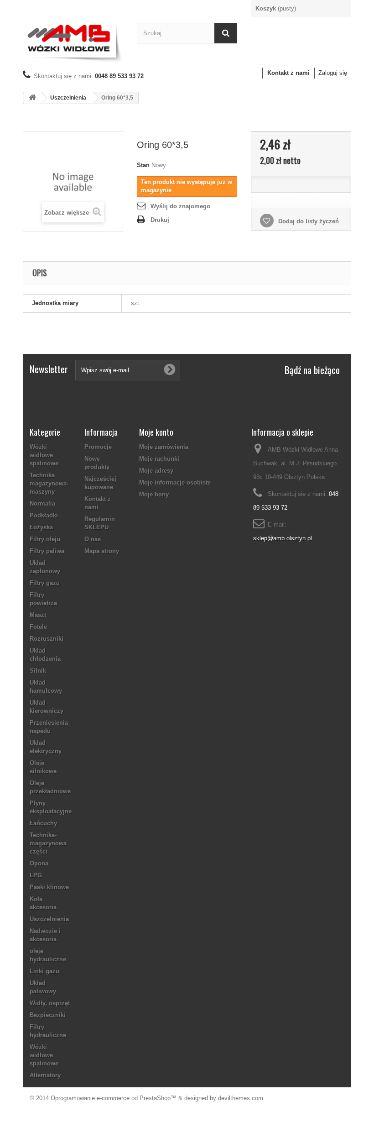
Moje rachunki (159, 458)
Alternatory (45, 1075)
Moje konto (156, 432)
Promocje (98, 446)
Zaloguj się (332, 72)
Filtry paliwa (47, 551)
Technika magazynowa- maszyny (49, 483)
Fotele (38, 626)
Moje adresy (156, 470)
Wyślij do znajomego (180, 206)
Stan (143, 165)
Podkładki (44, 515)
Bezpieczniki (48, 1015)
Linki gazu (44, 971)
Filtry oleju (45, 539)
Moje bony (154, 494)
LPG (36, 875)
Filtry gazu (45, 583)
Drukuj (160, 219)
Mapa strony (101, 551)
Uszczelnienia (68, 98)
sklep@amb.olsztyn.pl (282, 538)
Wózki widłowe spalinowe (44, 455)
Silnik (38, 670)
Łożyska (41, 527)
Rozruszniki (46, 638)
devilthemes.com (240, 1098)
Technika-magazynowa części (48, 843)
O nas (92, 539)
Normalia (42, 503)
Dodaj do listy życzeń (307, 221)
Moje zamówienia (163, 446)
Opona (39, 863)
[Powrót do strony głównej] (32, 98)
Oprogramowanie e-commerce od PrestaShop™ (114, 1098)
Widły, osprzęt (50, 1003)
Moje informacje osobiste (175, 482)
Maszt (38, 614)
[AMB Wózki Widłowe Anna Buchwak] (73, 40)
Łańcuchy (43, 823)
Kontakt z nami (288, 72)
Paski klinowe (49, 887)
